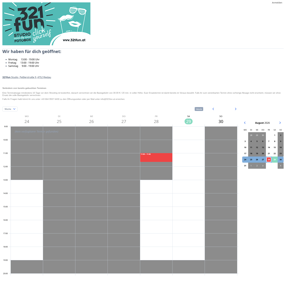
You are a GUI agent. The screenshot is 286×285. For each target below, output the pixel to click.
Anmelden (277, 2)
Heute (199, 109)
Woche (8, 109)
